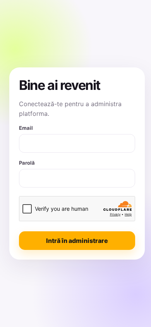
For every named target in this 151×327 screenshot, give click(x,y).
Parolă (27, 163)
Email (26, 128)
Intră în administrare (77, 240)
